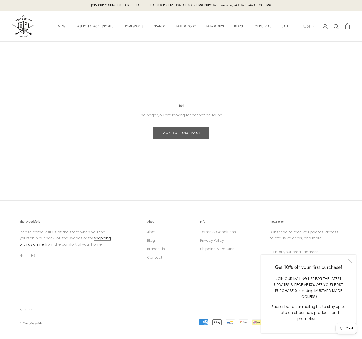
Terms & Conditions (218, 231)
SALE (285, 26)
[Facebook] (21, 255)
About (152, 231)
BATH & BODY (186, 26)
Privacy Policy (212, 240)
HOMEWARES (133, 26)
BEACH (239, 26)
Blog (151, 240)
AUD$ (306, 26)
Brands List (156, 248)
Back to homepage (181, 133)
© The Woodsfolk (31, 323)
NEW (61, 26)
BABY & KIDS (215, 26)
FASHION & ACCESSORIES (94, 26)
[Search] (336, 26)
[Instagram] (33, 255)
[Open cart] (347, 26)
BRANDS (159, 26)
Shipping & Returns (217, 248)
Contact (154, 257)
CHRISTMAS (263, 26)
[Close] (350, 260)
